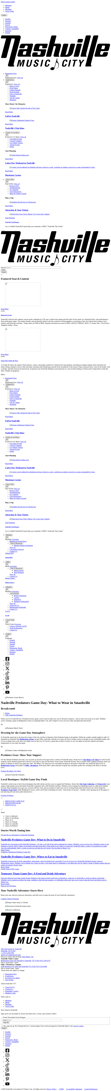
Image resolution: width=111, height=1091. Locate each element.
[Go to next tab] (2, 809)
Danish (7, 33)
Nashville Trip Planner (12, 222)
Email (5, 1020)
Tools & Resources (16, 543)
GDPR (61, 1089)
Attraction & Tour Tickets (16, 210)
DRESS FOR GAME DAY (14, 801)
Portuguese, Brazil (11, 27)
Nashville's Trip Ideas (14, 128)
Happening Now (11, 73)
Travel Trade (10, 620)
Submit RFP (9, 557)
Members (9, 587)
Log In (7, 615)
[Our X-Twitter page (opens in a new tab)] (7, 670)
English (4, 15)
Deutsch (8, 21)
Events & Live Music (12, 132)
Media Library (9, 582)
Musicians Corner (13, 175)
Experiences (10, 80)
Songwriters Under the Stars (9, 361)
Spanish (8, 23)
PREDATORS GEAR (13, 803)
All (7, 75)
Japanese (8, 31)
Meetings (9, 535)
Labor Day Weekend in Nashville (20, 163)
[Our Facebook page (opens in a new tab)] (7, 660)
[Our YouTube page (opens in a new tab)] (7, 694)
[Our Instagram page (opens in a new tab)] (7, 665)
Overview (15, 539)
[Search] (2, 230)
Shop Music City (28, 957)
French (7, 25)
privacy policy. (79, 1026)
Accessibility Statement (74, 1089)
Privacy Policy (51, 1089)
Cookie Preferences (91, 1089)
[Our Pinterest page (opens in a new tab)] (7, 689)
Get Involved (14, 593)
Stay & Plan (10, 179)
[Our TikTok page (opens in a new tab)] (7, 675)
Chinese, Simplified (12, 29)
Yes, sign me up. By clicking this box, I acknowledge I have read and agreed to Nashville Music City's (43, 1026)
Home (7, 713)
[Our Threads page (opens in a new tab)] (7, 679)
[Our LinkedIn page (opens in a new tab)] (7, 684)
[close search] (2, 274)
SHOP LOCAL (10, 805)
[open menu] (4, 230)
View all (20, 78)
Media (8, 562)
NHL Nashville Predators (14, 715)
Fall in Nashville (12, 116)
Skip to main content (8, 2)
